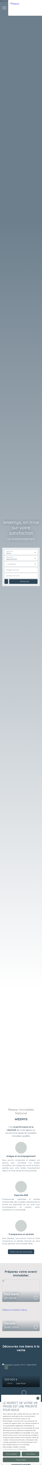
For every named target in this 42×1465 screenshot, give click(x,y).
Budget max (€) (12, 572)
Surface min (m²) (13, 578)
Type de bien (9, 559)
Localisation (11, 566)
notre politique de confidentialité (15, 1449)
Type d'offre (9, 553)
